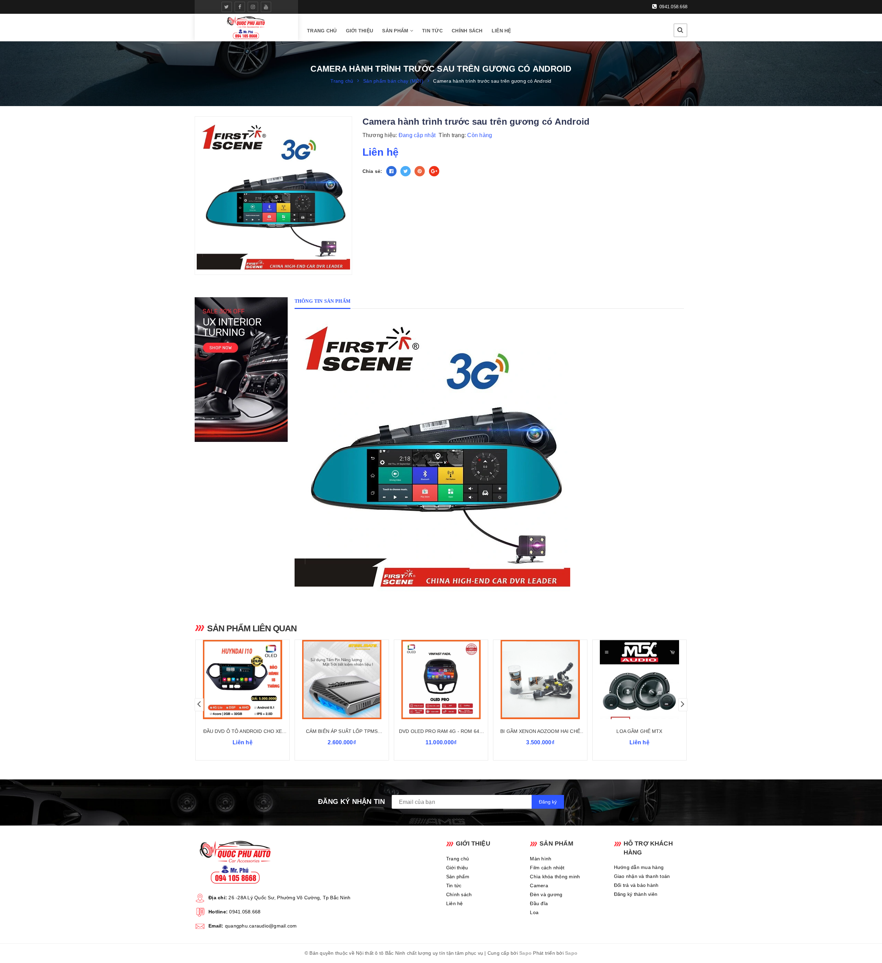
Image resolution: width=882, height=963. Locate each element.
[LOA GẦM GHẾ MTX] (639, 679)
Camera (539, 885)
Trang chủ (322, 30)
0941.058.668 (672, 6)
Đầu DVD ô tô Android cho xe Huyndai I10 (242, 731)
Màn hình (540, 858)
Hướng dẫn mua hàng (639, 867)
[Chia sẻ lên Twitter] (405, 171)
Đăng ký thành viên (636, 894)
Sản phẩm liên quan (252, 628)
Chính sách (467, 30)
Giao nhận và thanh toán (642, 876)
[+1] (434, 171)
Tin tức (432, 30)
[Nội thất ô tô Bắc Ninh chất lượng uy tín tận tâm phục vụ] (246, 27)
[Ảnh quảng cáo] (243, 369)
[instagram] (253, 7)
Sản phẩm (396, 30)
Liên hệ (501, 30)
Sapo (525, 953)
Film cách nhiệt (547, 867)
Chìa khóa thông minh (555, 876)
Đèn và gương (546, 894)
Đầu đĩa (539, 903)
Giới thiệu (359, 30)
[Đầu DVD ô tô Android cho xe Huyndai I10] (242, 679)
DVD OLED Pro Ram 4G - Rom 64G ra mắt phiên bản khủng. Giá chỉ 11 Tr (441, 731)
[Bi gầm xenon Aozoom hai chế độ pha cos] (540, 679)
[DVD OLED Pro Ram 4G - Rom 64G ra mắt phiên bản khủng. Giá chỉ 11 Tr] (441, 679)
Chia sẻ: (372, 171)
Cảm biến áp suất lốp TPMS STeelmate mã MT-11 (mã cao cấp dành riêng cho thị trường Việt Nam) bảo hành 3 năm (341, 731)
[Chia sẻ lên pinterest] (419, 171)
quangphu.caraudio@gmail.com (261, 926)
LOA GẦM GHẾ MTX (639, 731)
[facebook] (240, 7)
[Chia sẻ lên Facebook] (391, 171)
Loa (534, 912)
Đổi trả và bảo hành (636, 885)
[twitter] (227, 7)
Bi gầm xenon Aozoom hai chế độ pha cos (540, 731)
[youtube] (266, 7)
